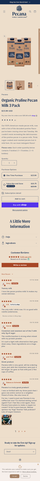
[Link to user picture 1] (7, 420)
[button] (4, 11)
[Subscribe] (33, 451)
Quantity (5, 159)
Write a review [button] (20, 265)
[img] (7, 280)
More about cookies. (29, 472)
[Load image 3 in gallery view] (30, 85)
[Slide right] (37, 85)
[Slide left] (2, 85)
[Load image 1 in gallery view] (9, 85)
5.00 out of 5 (25, 257)
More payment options (20, 210)
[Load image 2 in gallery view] (19, 85)
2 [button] (19, 431)
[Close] (38, 464)
